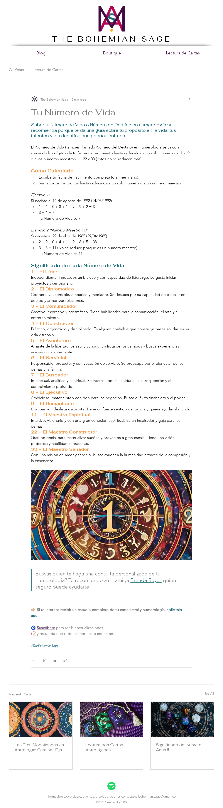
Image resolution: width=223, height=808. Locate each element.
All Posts (16, 69)
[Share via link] (65, 660)
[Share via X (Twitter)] (44, 660)
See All (209, 693)
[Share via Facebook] (33, 660)
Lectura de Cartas (48, 69)
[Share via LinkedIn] (54, 660)
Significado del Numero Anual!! (178, 747)
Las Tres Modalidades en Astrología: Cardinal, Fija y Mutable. (40, 747)
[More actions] (189, 99)
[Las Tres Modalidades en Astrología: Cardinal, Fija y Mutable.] (40, 719)
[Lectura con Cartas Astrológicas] (111, 719)
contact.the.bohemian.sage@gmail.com (150, 796)
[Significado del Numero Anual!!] (182, 719)
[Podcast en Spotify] (111, 786)
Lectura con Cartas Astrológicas (104, 747)
